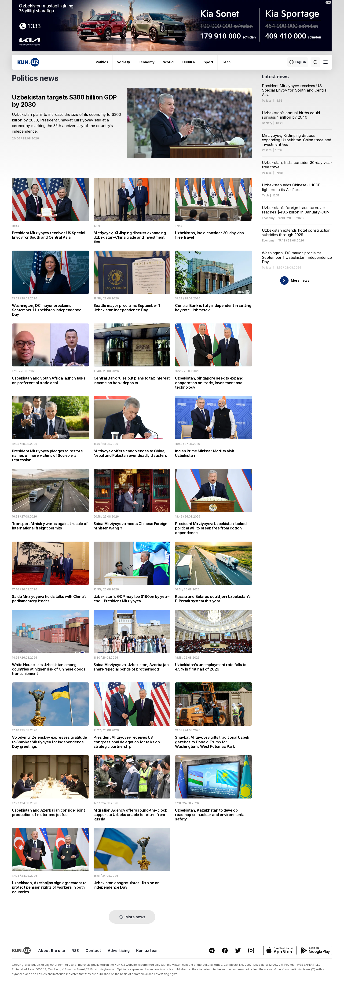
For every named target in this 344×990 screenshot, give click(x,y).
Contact (93, 950)
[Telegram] (212, 950)
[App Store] (279, 950)
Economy (146, 62)
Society (123, 62)
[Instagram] (251, 950)
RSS (75, 950)
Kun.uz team (148, 950)
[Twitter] (238, 950)
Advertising (119, 950)
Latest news (275, 76)
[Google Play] (315, 950)
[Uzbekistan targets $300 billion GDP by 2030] (132, 129)
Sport (208, 62)
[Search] (315, 62)
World (168, 62)
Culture (188, 62)
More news (135, 917)
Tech (226, 62)
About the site (51, 950)
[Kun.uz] (28, 62)
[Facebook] (225, 950)
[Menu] (325, 62)
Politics (102, 62)
